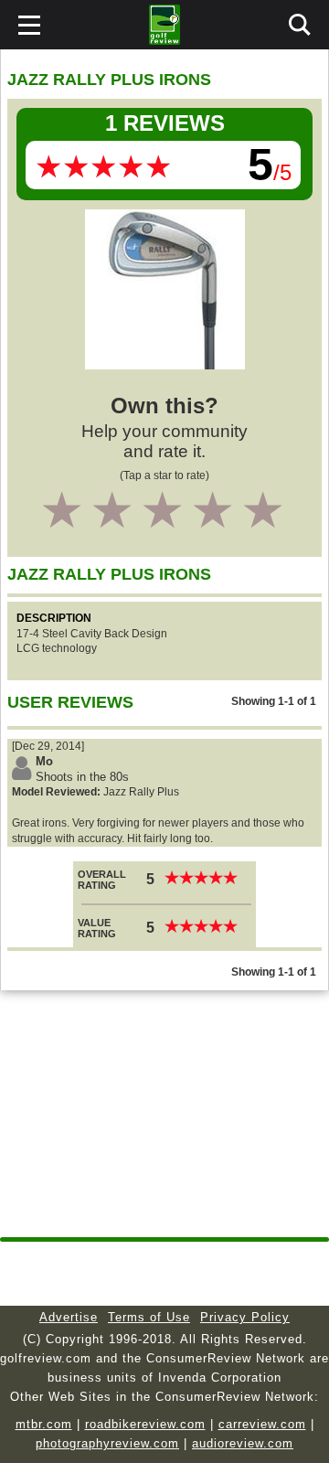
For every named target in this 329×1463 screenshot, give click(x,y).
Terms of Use (149, 1317)
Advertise (68, 1317)
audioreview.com (242, 1443)
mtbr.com (44, 1424)
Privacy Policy (245, 1317)
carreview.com (262, 1424)
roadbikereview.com (145, 1424)
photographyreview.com (107, 1443)
